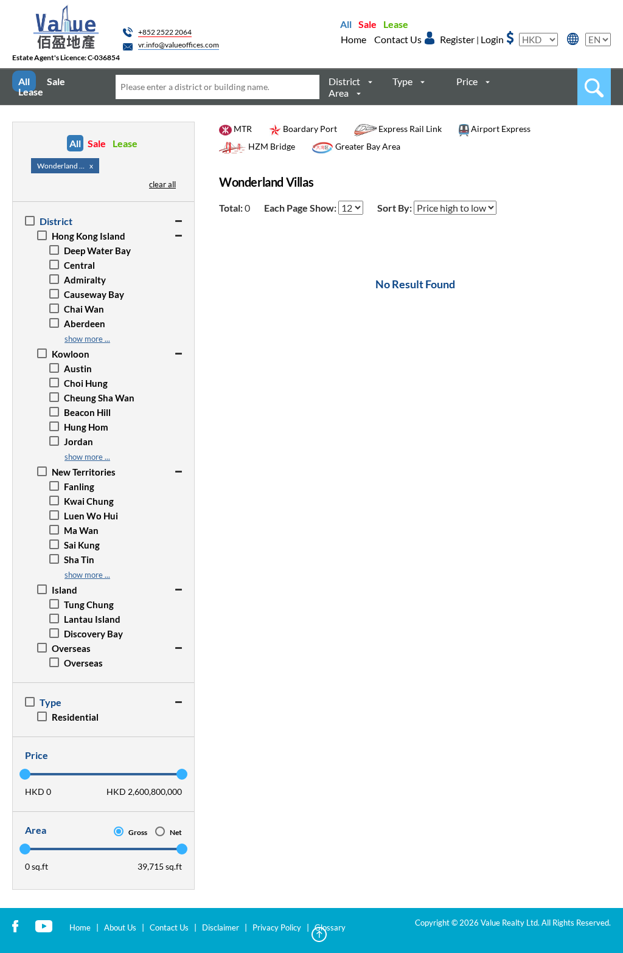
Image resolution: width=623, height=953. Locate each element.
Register (457, 39)
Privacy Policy (276, 927)
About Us (120, 927)
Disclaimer (220, 927)
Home (353, 39)
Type (402, 81)
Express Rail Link (409, 128)
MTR (242, 128)
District (344, 81)
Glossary (330, 927)
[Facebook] (15, 925)
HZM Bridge (270, 146)
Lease (395, 24)
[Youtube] (43, 925)
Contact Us (398, 39)
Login (492, 39)
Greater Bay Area (366, 146)
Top (319, 934)
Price (467, 81)
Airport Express (500, 128)
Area (339, 93)
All (346, 24)
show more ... (87, 339)
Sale (367, 24)
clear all (162, 184)
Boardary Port (309, 128)
